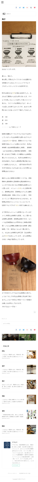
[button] (2, 2)
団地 (3, 351)
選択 (3, 381)
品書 (19, 188)
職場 (3, 426)
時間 (13, 93)
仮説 (17, 205)
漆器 (6, 236)
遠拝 (3, 366)
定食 (9, 141)
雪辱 (3, 411)
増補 (3, 396)
